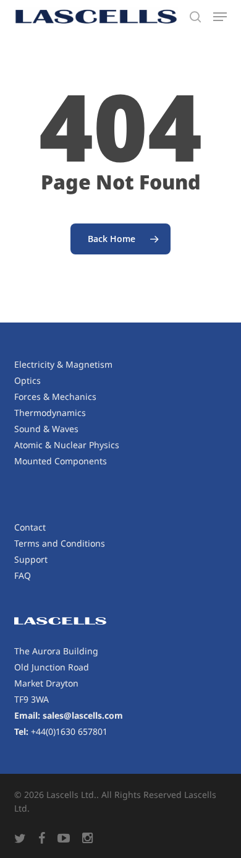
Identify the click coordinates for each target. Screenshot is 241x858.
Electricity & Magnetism (63, 364)
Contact (30, 527)
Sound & (33, 429)
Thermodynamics (50, 412)
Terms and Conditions (59, 543)
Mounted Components (60, 461)
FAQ (22, 575)
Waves (65, 429)
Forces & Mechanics (55, 396)
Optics (27, 380)
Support (31, 559)
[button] (220, 17)
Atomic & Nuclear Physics (66, 445)
